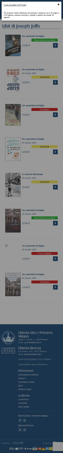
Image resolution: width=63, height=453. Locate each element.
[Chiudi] (58, 4)
